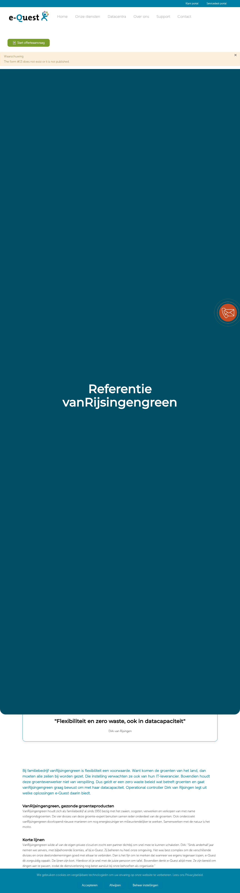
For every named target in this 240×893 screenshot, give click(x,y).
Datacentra (117, 16)
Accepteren (90, 885)
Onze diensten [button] (87, 16)
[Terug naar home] (29, 16)
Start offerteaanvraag (31, 42)
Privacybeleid (194, 875)
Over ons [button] (141, 16)
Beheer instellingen (145, 885)
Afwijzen (115, 885)
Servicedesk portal (216, 3)
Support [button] (163, 16)
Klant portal (192, 3)
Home (62, 16)
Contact (184, 16)
